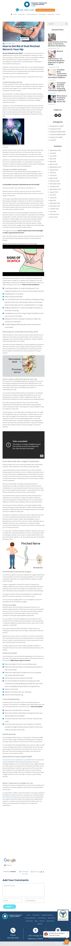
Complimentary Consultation (45, 10)
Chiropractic (21, 14)
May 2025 (53, 159)
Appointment (50, 921)
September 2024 (55, 167)
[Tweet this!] (41, 872)
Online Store (50, 14)
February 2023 (54, 181)
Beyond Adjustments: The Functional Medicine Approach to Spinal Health (56, 57)
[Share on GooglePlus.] (43, 872)
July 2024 (53, 173)
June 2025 (53, 156)
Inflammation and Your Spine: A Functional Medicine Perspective (57, 44)
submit (8, 906)
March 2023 (53, 178)
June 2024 (53, 175)
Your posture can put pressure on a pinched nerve (19, 760)
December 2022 (55, 184)
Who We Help (42, 918)
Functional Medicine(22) (58, 135)
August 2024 (54, 170)
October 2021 (54, 209)
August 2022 (54, 192)
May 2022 (53, 200)
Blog (36, 921)
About (15, 14)
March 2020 (54, 217)
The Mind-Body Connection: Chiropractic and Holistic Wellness (57, 74)
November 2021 (55, 206)
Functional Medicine (32, 14)
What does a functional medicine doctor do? (62, 99)
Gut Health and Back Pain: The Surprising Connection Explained (57, 87)
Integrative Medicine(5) (57, 132)
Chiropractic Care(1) (56, 126)
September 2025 (55, 150)
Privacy (33, 944)
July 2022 (53, 195)
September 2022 (55, 189)
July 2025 (53, 153)
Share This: (36, 872)
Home (28, 915)
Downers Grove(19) (56, 137)
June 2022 (53, 198)
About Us (42, 921)
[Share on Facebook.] (39, 872)
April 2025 (53, 162)
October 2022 (54, 187)
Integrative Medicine (47, 915)
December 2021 (55, 203)
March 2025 (53, 164)
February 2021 (54, 214)
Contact (58, 14)
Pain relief (6, 402)
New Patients (42, 14)
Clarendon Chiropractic (12, 797)
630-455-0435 (26, 10)
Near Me (39, 924)
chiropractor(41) (55, 129)
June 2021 (53, 212)
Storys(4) (53, 140)
